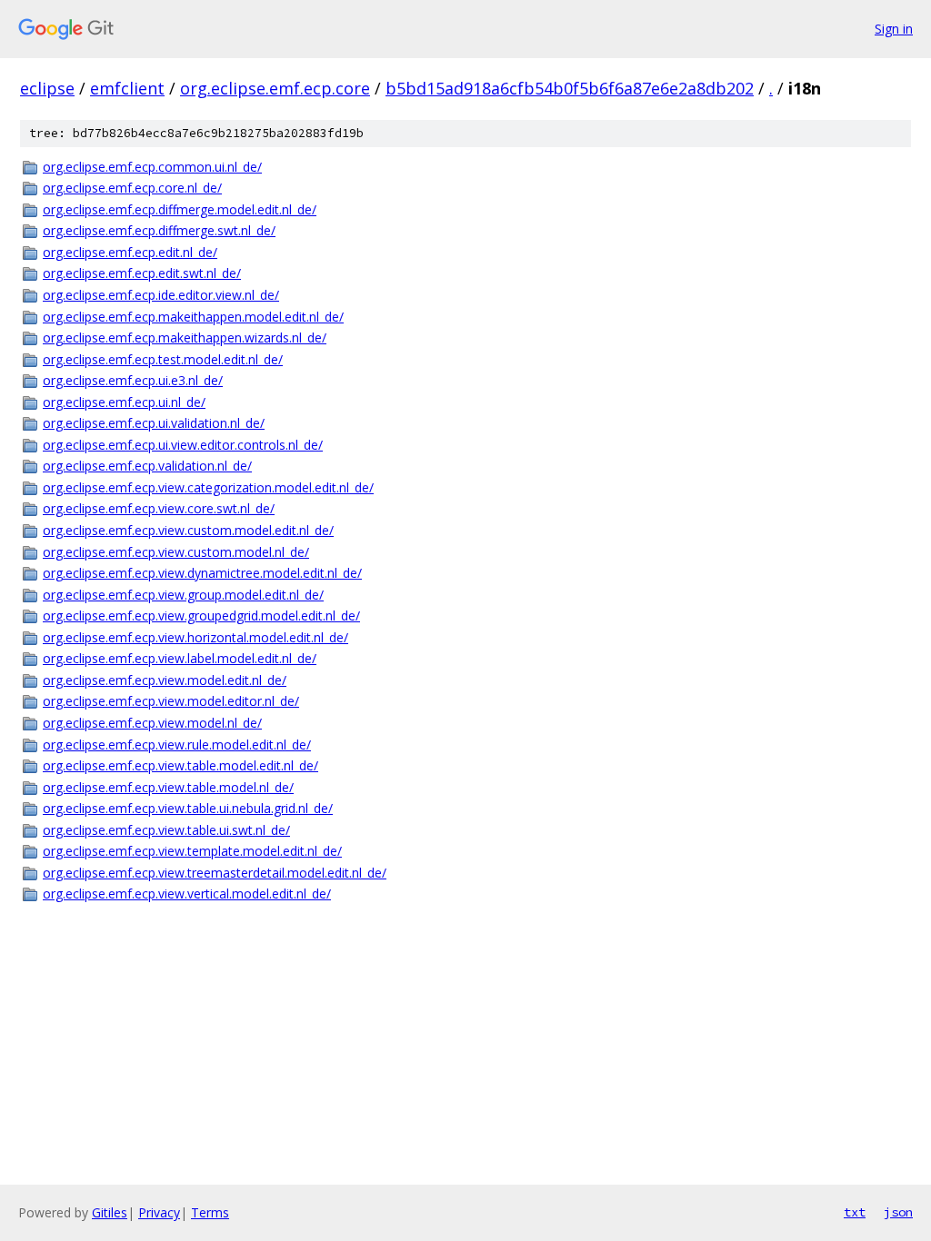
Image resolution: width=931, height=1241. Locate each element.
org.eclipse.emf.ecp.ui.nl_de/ (124, 402)
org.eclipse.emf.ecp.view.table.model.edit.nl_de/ (180, 765)
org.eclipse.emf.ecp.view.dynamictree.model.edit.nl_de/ (202, 572)
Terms (210, 1212)
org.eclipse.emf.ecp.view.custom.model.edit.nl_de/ (188, 530)
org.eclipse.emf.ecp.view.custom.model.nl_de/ (176, 552)
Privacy (159, 1212)
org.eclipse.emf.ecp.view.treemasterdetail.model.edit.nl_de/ (214, 872)
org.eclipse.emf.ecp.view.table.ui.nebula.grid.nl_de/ (188, 808)
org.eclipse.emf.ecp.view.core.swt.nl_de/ (159, 508)
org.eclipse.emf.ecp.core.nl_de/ (132, 187)
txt (855, 1212)
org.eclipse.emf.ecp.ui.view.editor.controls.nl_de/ (183, 444)
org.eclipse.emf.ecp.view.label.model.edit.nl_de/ (179, 658)
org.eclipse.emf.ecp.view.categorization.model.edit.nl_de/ (208, 487)
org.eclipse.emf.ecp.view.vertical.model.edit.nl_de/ (187, 893)
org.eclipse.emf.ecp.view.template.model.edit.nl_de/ (192, 850)
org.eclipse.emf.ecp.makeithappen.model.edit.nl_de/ (193, 316)
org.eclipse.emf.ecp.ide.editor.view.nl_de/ (161, 294)
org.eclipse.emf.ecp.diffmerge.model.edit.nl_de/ (179, 209)
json (898, 1212)
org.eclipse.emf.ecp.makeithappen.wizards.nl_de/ (184, 337)
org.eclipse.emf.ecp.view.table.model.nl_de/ (168, 787)
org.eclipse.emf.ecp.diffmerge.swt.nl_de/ (159, 230)
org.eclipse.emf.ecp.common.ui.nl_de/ (152, 166)
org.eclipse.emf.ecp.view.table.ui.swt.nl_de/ (166, 830)
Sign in (894, 28)
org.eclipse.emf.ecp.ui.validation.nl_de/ (154, 423)
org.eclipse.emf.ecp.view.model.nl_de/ (152, 722)
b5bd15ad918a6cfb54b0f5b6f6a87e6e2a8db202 (569, 88)
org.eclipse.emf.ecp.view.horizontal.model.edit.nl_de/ (195, 637)
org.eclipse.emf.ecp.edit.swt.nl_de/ (142, 273)
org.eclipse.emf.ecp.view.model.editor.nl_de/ (171, 701)
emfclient (127, 88)
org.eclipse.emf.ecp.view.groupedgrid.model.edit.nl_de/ (201, 615)
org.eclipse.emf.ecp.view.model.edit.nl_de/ (164, 680)
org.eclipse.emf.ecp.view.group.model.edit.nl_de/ (183, 594)
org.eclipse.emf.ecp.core (275, 88)
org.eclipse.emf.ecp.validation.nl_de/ (147, 465)
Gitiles (109, 1212)
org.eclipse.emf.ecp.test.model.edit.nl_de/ (163, 359)
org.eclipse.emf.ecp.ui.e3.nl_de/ (133, 380)
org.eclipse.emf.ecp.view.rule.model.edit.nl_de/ (177, 744)
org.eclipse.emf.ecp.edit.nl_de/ (130, 252)
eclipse (47, 88)
